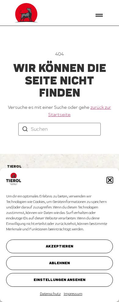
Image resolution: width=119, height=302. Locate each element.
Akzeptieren (59, 246)
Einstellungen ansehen (59, 279)
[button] (110, 180)
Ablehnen (59, 262)
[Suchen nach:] (59, 129)
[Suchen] (25, 129)
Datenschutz (50, 294)
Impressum (73, 294)
